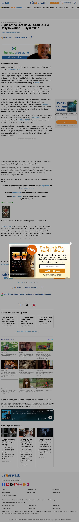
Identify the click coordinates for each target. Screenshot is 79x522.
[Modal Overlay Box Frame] (39, 261)
